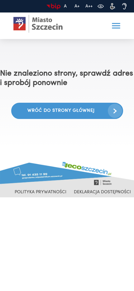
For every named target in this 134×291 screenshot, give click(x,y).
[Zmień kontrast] (100, 6)
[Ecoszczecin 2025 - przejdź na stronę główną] (38, 24)
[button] (116, 26)
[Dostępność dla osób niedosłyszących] (124, 6)
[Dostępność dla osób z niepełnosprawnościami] (112, 6)
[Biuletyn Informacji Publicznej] (53, 6)
